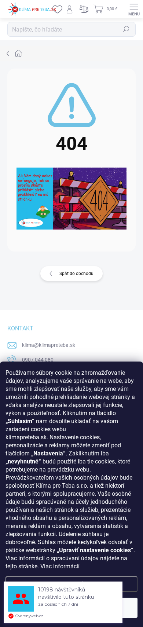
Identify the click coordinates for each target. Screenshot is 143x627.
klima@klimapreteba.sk (48, 345)
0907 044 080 (38, 360)
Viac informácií (60, 566)
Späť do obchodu (76, 273)
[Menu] (134, 9)
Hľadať (126, 29)
